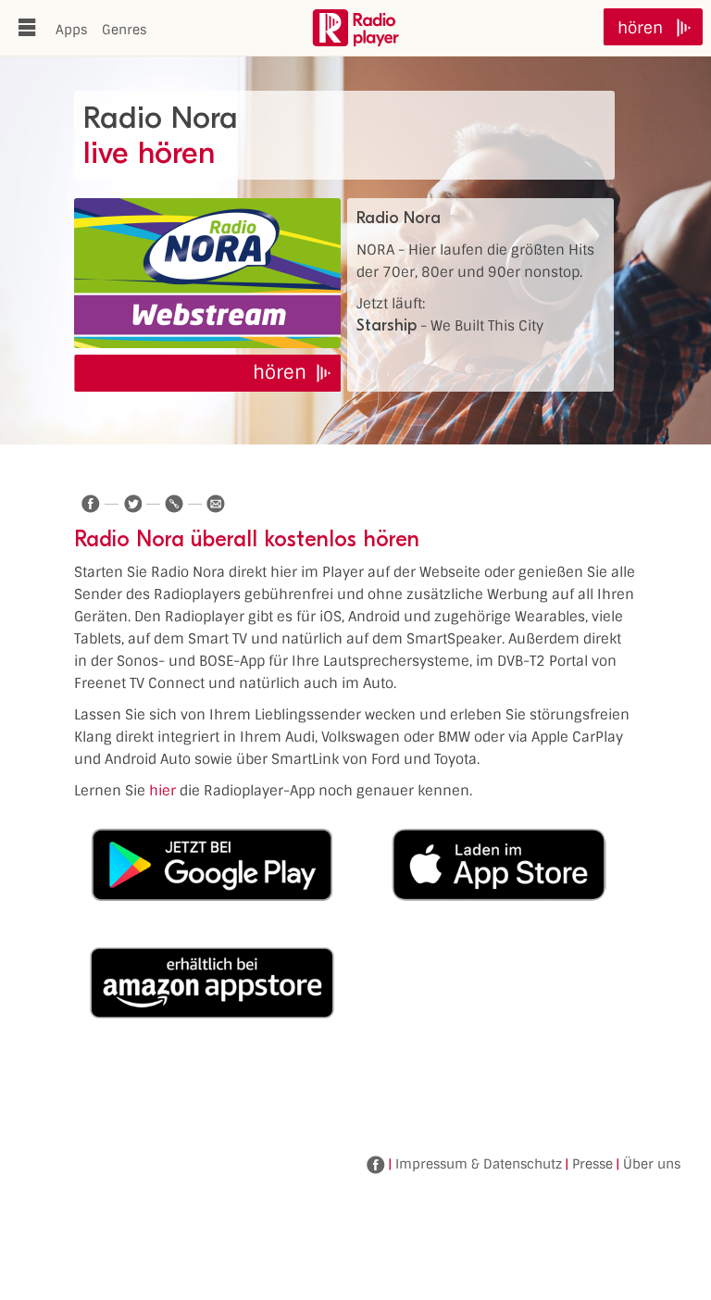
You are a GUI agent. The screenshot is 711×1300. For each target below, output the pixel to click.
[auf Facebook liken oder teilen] (90, 503)
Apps (71, 29)
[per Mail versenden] (215, 503)
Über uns (651, 1164)
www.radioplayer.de (355, 28)
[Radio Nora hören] (207, 273)
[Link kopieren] (174, 503)
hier (162, 790)
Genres (124, 29)
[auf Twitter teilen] (132, 503)
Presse (592, 1164)
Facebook (376, 1165)
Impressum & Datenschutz (478, 1164)
